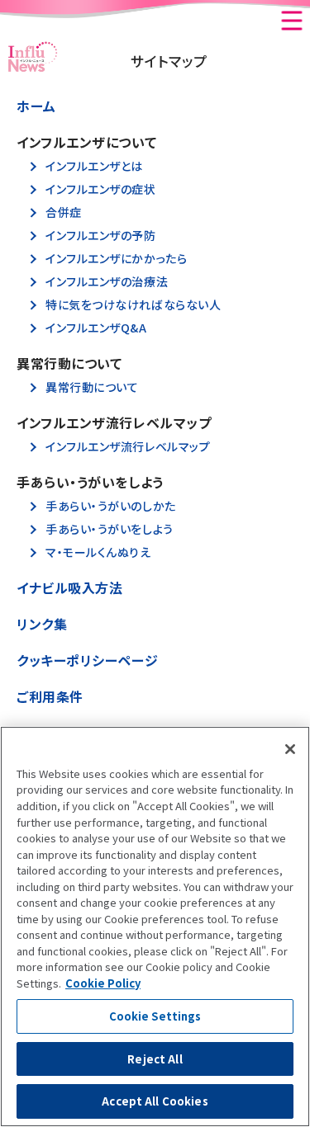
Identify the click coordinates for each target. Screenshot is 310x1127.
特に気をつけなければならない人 (133, 305)
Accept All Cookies (154, 1101)
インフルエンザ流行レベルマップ (127, 447)
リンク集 (42, 624)
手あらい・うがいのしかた (110, 506)
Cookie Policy (103, 983)
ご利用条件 (50, 696)
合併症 (63, 212)
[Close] (290, 749)
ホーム (36, 106)
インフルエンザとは (94, 166)
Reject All (154, 1059)
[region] (155, 926)
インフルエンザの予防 (100, 235)
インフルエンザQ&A (96, 328)
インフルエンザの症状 (100, 189)
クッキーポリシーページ (87, 660)
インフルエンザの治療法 (106, 282)
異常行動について (91, 387)
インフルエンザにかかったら (116, 258)
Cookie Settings (155, 1016)
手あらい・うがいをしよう (109, 529)
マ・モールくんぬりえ (98, 552)
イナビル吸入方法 (69, 587)
